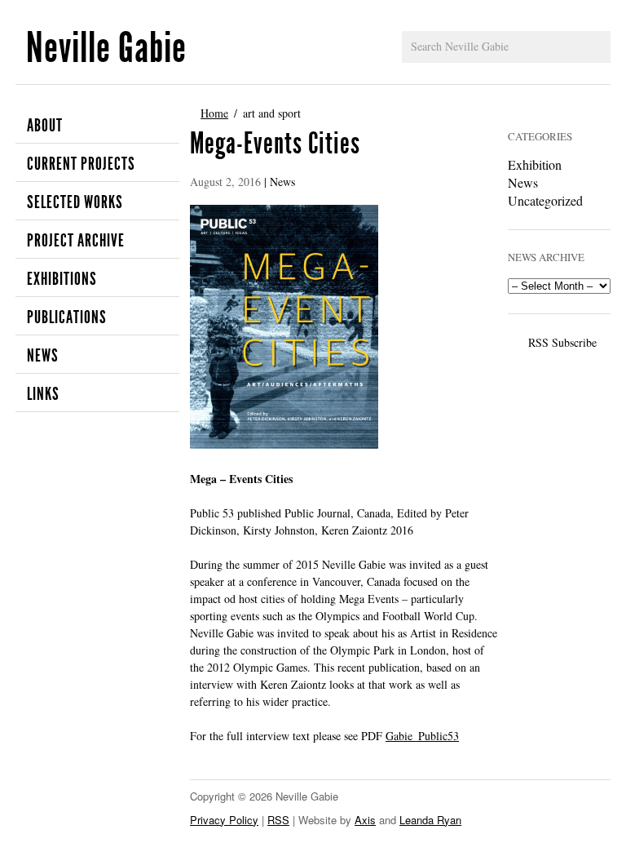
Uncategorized (545, 200)
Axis (365, 819)
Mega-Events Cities (275, 143)
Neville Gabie (106, 48)
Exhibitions (62, 279)
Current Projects (81, 164)
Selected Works (75, 202)
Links (43, 394)
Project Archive (76, 240)
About (45, 125)
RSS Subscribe (562, 342)
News (43, 355)
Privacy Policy (224, 819)
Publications (67, 317)
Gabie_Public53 (422, 735)
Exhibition (535, 164)
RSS (278, 819)
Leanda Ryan (430, 819)
